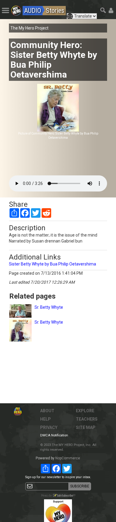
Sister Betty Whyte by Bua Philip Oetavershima (52, 264)
